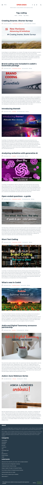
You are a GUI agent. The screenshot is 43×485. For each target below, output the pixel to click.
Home (16, 15)
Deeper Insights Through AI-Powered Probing (12, 468)
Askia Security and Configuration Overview (11, 463)
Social (3, 457)
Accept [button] (39, 482)
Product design (5, 455)
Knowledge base (5, 450)
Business (19, 68)
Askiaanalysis (14, 68)
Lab (22, 23)
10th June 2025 (25, 68)
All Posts (20, 15)
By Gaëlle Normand (8, 378)
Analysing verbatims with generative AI (20, 153)
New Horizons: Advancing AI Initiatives (10, 474)
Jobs (3, 448)
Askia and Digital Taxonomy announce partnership (19, 326)
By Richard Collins (7, 68)
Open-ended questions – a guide (16, 196)
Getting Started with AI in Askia (8, 472)
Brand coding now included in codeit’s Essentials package (19, 65)
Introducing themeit (11, 109)
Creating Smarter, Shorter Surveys (17, 21)
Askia (3, 429)
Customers (4, 447)
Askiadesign (15, 23)
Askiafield (20, 23)
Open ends (10, 428)
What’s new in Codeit (11, 282)
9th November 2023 (21, 111)
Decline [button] (34, 482)
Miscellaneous (5, 453)
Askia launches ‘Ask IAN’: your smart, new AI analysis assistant (15, 461)
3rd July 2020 (23, 285)
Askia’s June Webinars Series (15, 376)
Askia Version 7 (5, 476)
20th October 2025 (28, 23)
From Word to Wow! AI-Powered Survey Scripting (12, 470)
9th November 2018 (21, 330)
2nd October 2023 (20, 156)
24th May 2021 (25, 242)
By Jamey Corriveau (8, 23)
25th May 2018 (20, 378)
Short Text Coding (10, 239)
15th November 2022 (26, 199)
